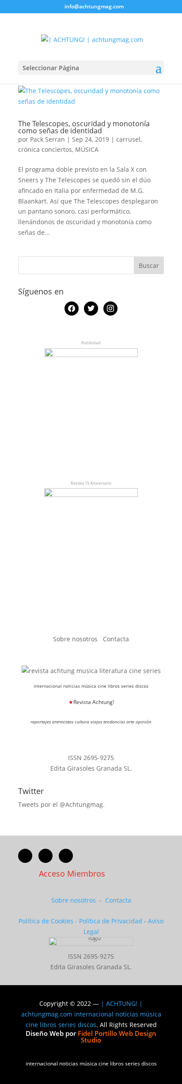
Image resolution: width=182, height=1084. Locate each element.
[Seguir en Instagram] (66, 856)
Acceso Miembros (72, 873)
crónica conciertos (45, 149)
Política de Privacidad (110, 921)
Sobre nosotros (76, 639)
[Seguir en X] (45, 856)
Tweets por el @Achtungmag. (61, 804)
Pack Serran (47, 139)
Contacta (116, 639)
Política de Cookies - (49, 921)
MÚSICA (87, 149)
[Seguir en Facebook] (25, 856)
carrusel (128, 139)
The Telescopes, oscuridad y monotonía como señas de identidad (84, 127)
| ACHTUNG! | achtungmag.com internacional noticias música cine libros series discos (91, 1014)
